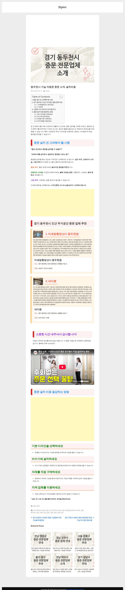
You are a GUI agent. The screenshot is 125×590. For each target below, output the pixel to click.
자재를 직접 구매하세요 (44, 119)
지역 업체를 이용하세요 (44, 121)
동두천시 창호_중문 (77, 510)
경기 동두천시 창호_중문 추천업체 (60, 510)
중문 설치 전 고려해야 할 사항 (43, 100)
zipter (48, 91)
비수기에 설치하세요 (43, 116)
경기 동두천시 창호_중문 (41, 510)
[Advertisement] (62, 32)
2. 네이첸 (40, 107)
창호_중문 (36, 506)
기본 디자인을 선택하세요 (45, 114)
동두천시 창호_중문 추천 (38, 512)
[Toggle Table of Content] (60, 97)
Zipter (62, 7)
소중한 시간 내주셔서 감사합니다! (45, 109)
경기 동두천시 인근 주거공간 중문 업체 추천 (48, 102)
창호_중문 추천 (58, 512)
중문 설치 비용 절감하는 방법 (43, 112)
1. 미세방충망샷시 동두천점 (45, 105)
